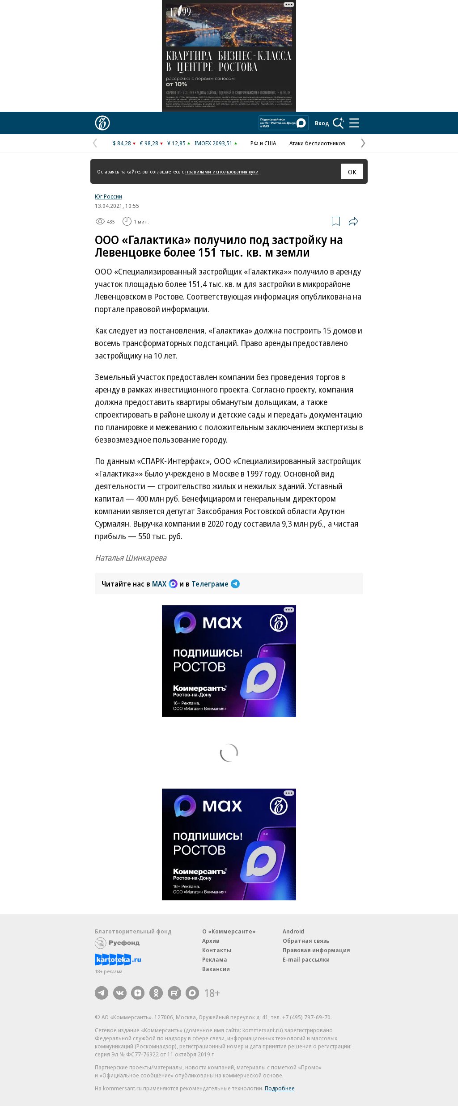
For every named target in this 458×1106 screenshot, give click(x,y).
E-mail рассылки (306, 959)
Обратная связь (306, 941)
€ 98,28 (149, 143)
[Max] (192, 993)
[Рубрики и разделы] (354, 123)
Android (293, 931)
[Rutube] (174, 993)
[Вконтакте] (120, 993)
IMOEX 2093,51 (214, 143)
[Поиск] (338, 123)
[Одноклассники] (156, 993)
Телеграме (210, 583)
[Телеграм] (101, 993)
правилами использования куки (222, 171)
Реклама (214, 959)
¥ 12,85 (176, 143)
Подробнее (280, 1088)
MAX (159, 583)
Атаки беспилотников (317, 143)
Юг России (108, 196)
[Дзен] (137, 993)
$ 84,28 (122, 143)
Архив (210, 941)
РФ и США (263, 143)
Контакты (216, 950)
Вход (322, 123)
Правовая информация (316, 950)
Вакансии (216, 969)
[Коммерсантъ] (102, 123)
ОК (352, 171)
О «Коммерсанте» (229, 931)
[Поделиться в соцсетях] (353, 221)
